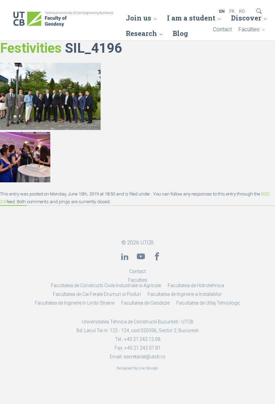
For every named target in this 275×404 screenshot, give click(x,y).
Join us (138, 17)
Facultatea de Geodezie (145, 303)
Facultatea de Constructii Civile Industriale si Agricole (106, 285)
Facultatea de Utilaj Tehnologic (208, 303)
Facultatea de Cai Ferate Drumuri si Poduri (97, 294)
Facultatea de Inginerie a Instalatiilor (185, 294)
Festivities (31, 48)
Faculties (249, 29)
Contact (222, 29)
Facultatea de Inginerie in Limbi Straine (74, 303)
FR (231, 11)
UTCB (147, 242)
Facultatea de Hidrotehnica (196, 285)
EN (222, 11)
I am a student (191, 17)
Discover (246, 17)
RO (242, 11)
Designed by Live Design (137, 368)
